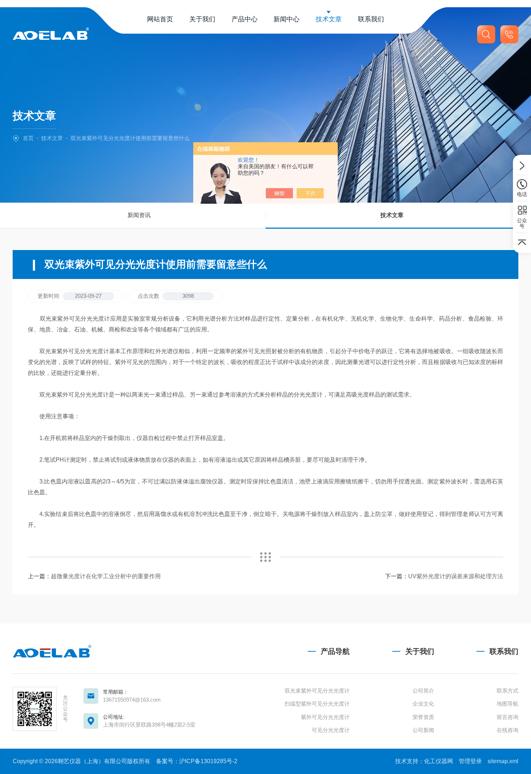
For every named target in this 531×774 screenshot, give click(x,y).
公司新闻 (423, 730)
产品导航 (335, 651)
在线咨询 (507, 730)
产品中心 (245, 19)
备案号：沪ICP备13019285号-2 (196, 761)
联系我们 (371, 19)
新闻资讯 (139, 215)
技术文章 (329, 19)
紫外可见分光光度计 (325, 717)
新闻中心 (286, 19)
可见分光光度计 (331, 730)
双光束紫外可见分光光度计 (317, 691)
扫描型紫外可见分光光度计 (317, 704)
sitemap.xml (503, 761)
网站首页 (160, 19)
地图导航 (507, 704)
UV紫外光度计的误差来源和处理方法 (455, 576)
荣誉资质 (423, 717)
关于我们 (202, 19)
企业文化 (423, 704)
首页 (28, 138)
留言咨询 (507, 717)
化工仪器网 (438, 761)
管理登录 (470, 761)
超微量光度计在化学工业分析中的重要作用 (106, 576)
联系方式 (507, 691)
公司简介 (423, 691)
